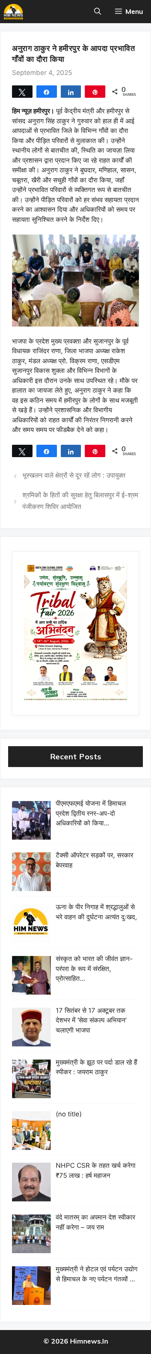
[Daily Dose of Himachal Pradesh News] (13, 11)
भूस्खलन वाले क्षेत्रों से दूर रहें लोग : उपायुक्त (73, 475)
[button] (97, 11)
